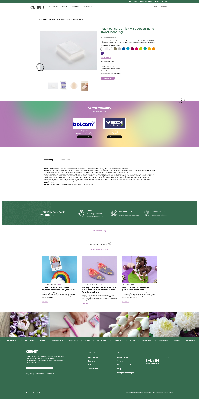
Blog (155, 6)
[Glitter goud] (115, 48)
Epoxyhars (64, 6)
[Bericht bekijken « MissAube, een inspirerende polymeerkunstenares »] (139, 269)
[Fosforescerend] (110, 48)
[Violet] (102, 53)
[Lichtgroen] (140, 48)
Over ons (163, 6)
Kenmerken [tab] (65, 160)
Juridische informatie (32, 393)
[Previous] (159, 220)
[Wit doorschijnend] (102, 48)
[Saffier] (123, 48)
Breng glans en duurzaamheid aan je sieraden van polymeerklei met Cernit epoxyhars (99, 289)
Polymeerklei (53, 6)
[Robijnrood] (136, 48)
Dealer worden (123, 357)
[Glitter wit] (106, 48)
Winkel (45, 19)
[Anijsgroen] (145, 48)
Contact (156, 1)
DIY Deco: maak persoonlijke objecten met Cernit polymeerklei (58, 288)
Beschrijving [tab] (48, 160)
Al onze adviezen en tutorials (99, 249)
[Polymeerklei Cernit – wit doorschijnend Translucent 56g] (68, 50)
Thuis (40, 19)
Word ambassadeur (125, 365)
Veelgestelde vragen (146, 1)
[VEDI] (114, 123)
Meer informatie (106, 57)
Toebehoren (86, 6)
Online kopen (108, 78)
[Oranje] (153, 48)
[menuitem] (146, 1)
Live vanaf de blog (99, 231)
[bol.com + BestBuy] (84, 123)
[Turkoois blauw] (128, 48)
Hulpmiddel (75, 6)
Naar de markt (84, 137)
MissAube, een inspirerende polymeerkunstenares (135, 288)
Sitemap (41, 393)
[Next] (162, 220)
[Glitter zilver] (119, 48)
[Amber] (149, 48)
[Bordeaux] (132, 48)
